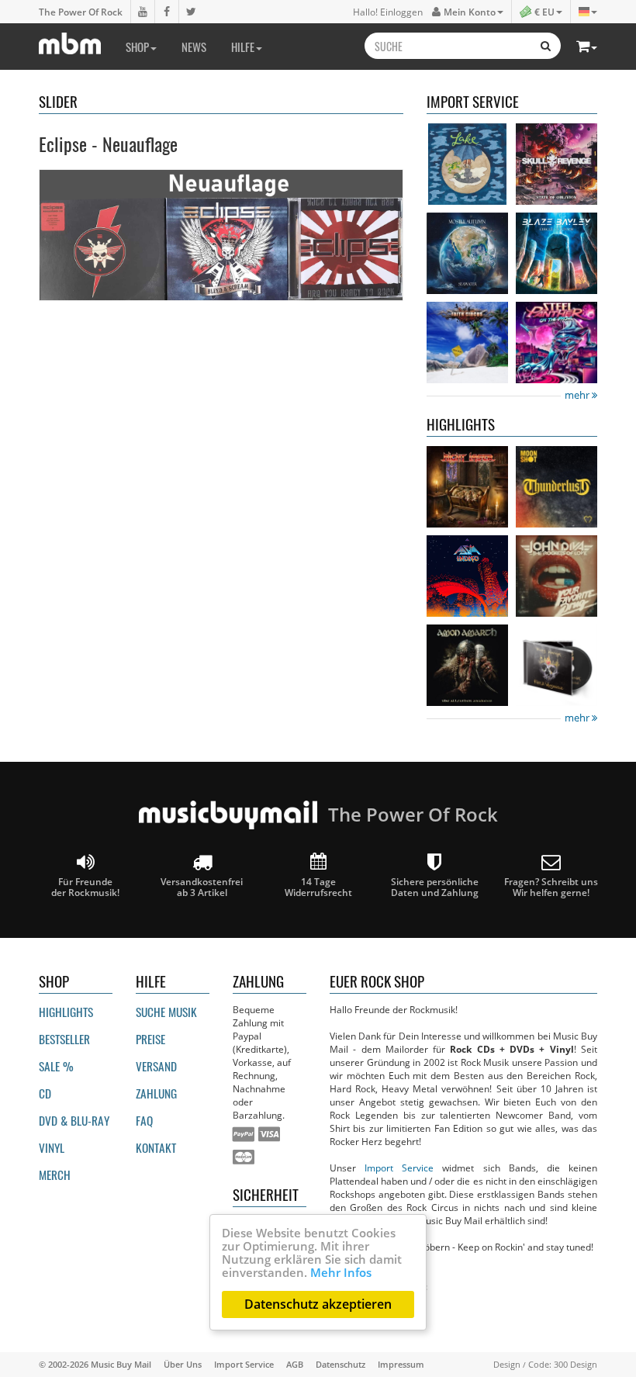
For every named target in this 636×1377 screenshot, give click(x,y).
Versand (156, 1065)
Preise (150, 1038)
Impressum (401, 1364)
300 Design (575, 1364)
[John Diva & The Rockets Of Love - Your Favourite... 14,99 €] (556, 576)
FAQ (144, 1120)
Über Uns (183, 1364)
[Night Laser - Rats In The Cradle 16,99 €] (467, 487)
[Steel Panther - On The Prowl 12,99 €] (556, 342)
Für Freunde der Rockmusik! (85, 886)
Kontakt (156, 1147)
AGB (294, 1364)
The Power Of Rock (81, 11)
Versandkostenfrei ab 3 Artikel (202, 886)
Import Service (399, 1167)
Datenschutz (340, 1364)
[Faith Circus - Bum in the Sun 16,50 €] (467, 342)
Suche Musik (166, 1011)
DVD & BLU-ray (74, 1120)
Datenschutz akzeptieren (318, 1304)
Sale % (56, 1065)
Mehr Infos (341, 1272)
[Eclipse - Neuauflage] (221, 234)
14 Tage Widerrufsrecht (318, 886)
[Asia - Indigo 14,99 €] (467, 576)
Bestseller (64, 1038)
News (193, 46)
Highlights (66, 1011)
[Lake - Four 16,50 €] (467, 164)
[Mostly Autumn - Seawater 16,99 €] (467, 253)
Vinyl (51, 1147)
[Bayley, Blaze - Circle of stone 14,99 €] (556, 253)
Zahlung (156, 1093)
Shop (137, 46)
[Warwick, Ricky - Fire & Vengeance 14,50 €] (556, 665)
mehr (578, 395)
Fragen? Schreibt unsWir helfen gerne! (551, 886)
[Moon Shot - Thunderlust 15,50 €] (556, 487)
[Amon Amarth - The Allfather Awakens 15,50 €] (467, 665)
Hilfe (242, 46)
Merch (55, 1174)
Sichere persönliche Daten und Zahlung (435, 886)
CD (45, 1093)
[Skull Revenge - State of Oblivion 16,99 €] (556, 164)
